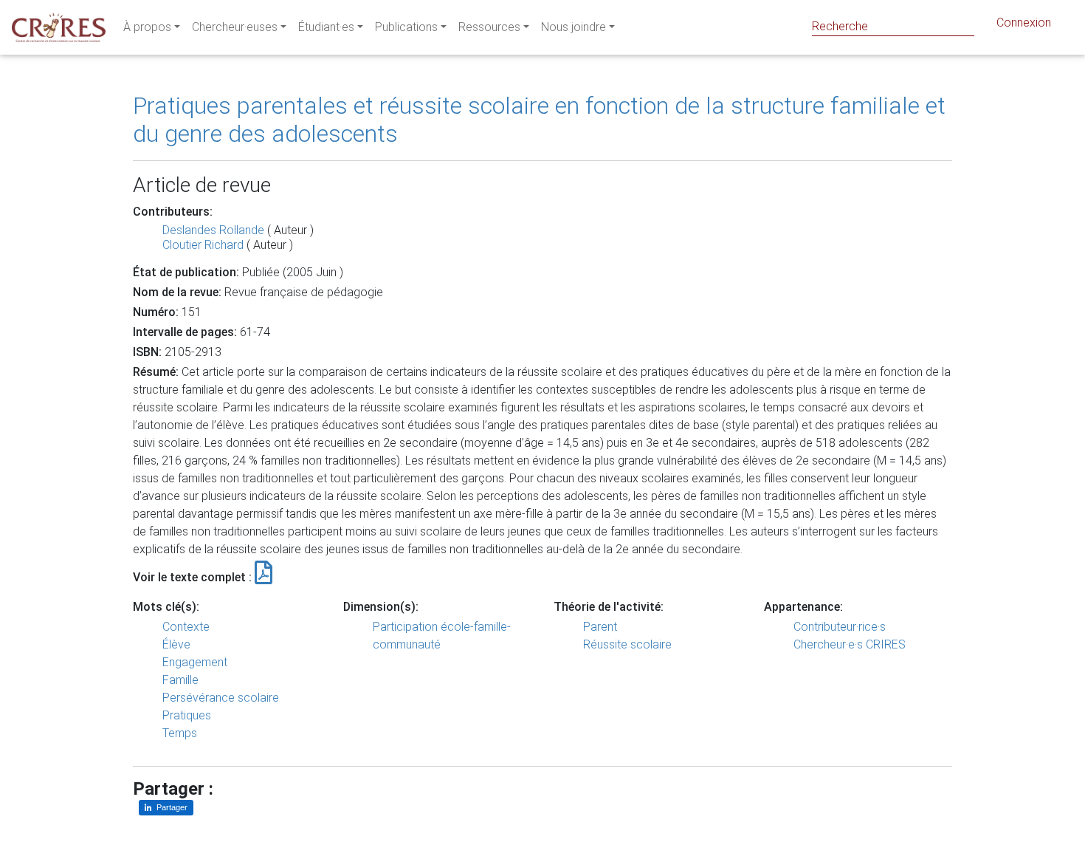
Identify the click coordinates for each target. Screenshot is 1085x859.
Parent (600, 627)
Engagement (194, 662)
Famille (180, 680)
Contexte (186, 627)
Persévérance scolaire (220, 698)
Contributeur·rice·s (839, 627)
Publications (406, 27)
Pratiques (186, 715)
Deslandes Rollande (213, 230)
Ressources (489, 27)
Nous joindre (573, 27)
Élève (176, 644)
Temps (179, 733)
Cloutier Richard (203, 245)
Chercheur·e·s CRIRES (849, 644)
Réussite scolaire (627, 644)
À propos (147, 27)
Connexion (1023, 23)
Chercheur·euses (235, 27)
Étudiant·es (326, 27)
